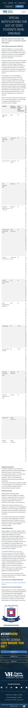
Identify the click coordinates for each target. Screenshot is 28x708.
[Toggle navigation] (23, 12)
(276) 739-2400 (8, 699)
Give (16, 3)
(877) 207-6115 (20, 699)
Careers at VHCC (21, 3)
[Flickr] (26, 687)
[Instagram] (6, 687)
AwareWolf (10, 3)
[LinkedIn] (11, 687)
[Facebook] (1, 687)
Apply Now (19, 6)
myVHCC (4, 3)
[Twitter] (21, 687)
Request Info (9, 6)
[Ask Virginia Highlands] (24, 706)
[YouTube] (16, 687)
